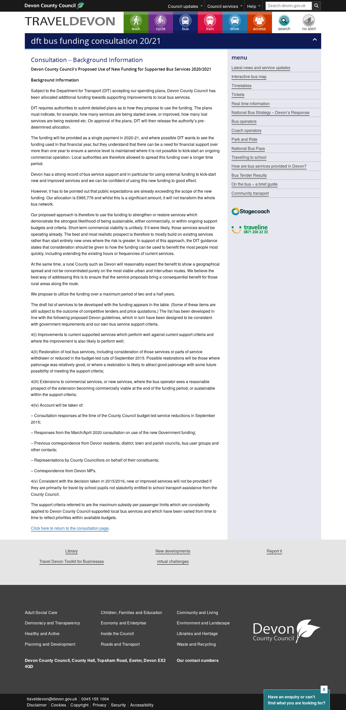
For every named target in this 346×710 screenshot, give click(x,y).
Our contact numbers (198, 660)
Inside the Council (117, 633)
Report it (274, 551)
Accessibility (141, 705)
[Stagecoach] (276, 211)
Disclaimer (37, 705)
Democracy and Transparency (52, 623)
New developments (173, 551)
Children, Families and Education (131, 612)
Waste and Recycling (196, 644)
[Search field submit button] (316, 5)
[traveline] (276, 229)
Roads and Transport (120, 644)
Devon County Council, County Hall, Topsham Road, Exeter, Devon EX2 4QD (95, 663)
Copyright (79, 705)
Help (251, 6)
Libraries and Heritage (197, 633)
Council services (222, 6)
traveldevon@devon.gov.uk (52, 699)
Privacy (99, 705)
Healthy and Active (42, 633)
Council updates (183, 6)
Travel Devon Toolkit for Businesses (71, 561)
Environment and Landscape (203, 623)
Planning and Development (50, 644)
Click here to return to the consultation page (70, 528)
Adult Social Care (41, 612)
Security (118, 705)
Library (71, 551)
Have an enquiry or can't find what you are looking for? (296, 700)
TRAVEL (70, 22)
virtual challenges (173, 561)
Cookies (58, 705)
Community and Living (197, 612)
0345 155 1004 (95, 699)
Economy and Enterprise (123, 623)
